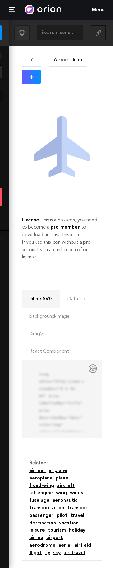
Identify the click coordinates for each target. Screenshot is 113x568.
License (30, 220)
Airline (36, 537)
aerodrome (42, 545)
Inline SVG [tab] (41, 299)
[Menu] (12, 10)
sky (57, 553)
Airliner (37, 470)
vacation (69, 523)
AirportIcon (68, 60)
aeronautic (64, 500)
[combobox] (60, 33)
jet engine (41, 493)
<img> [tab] (36, 334)
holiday (77, 530)
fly (47, 553)
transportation (46, 508)
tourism (57, 530)
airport (54, 537)
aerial (64, 545)
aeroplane (41, 478)
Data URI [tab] (77, 299)
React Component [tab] (49, 351)
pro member (65, 227)
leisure (37, 530)
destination (42, 523)
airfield (82, 545)
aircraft (66, 485)
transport (78, 508)
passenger (41, 515)
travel (77, 515)
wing (61, 493)
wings (76, 493)
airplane (58, 470)
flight (35, 553)
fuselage (39, 500)
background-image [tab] (49, 316)
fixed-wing (41, 485)
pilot (62, 515)
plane (62, 478)
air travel (74, 553)
